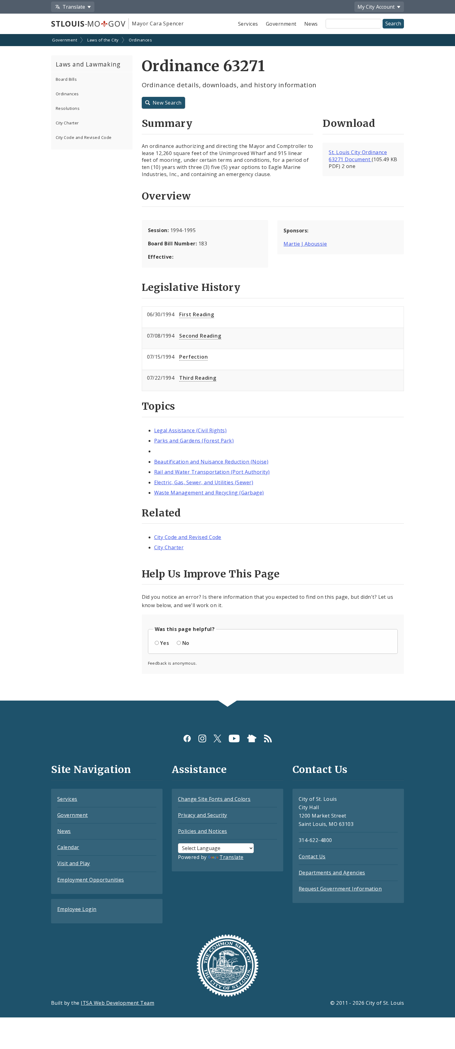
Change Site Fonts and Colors (214, 799)
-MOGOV (88, 23)
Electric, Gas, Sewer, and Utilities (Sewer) (204, 482)
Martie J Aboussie (305, 243)
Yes (164, 643)
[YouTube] (234, 738)
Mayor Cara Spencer (158, 23)
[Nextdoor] (252, 738)
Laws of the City (103, 40)
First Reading (196, 314)
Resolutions (68, 108)
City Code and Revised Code (83, 137)
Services (248, 23)
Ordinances (140, 40)
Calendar (68, 847)
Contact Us (312, 856)
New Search (167, 102)
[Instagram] (202, 738)
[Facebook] (187, 738)
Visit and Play (73, 863)
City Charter (67, 123)
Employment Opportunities (90, 879)
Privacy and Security (202, 815)
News (311, 23)
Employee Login (77, 909)
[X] (217, 738)
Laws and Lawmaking (88, 64)
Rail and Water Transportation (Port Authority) (212, 471)
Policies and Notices (202, 831)
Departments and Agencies (332, 872)
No (185, 643)
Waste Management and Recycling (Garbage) (209, 492)
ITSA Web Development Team (117, 1002)
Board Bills (66, 79)
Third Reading (197, 377)
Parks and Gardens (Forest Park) (194, 440)
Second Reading (200, 335)
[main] (227, 368)
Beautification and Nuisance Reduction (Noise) (211, 461)
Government (281, 23)
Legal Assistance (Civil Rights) (190, 430)
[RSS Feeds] (268, 738)
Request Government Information (340, 888)
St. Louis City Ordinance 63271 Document (358, 156)
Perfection (193, 356)
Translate (231, 857)
